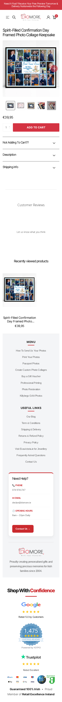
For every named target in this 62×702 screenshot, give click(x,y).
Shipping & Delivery (31, 429)
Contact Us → (23, 528)
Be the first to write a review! (31, 240)
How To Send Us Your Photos (31, 350)
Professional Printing (31, 382)
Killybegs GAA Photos (31, 395)
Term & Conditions (31, 423)
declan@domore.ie (21, 502)
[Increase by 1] (10, 125)
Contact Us (31, 461)
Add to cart (36, 127)
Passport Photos (31, 363)
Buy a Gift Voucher (31, 376)
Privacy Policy (31, 442)
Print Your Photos (31, 357)
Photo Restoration (31, 389)
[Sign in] (48, 17)
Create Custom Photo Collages (31, 369)
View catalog (8, 17)
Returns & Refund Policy (31, 435)
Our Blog (31, 416)
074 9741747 (18, 490)
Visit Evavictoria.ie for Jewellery (31, 448)
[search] (14, 17)
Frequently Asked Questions (31, 455)
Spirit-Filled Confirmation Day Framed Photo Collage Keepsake (19, 319)
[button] (54, 68)
